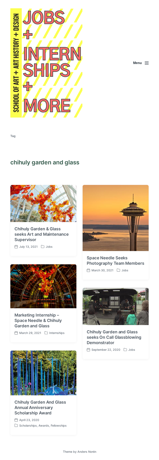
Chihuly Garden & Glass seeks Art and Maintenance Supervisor (41, 234)
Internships (57, 333)
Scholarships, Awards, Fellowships (43, 425)
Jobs (49, 246)
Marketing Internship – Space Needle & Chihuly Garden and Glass (38, 320)
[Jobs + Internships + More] (46, 63)
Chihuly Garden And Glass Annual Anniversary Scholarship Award (40, 407)
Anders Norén (86, 451)
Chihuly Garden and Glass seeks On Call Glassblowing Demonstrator (114, 337)
